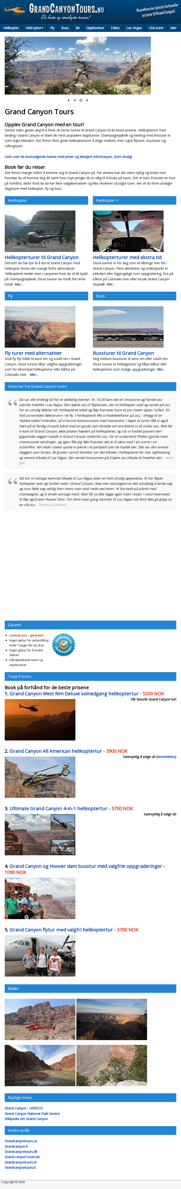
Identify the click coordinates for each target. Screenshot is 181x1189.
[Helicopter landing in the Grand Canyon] (40, 1040)
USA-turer (156, 28)
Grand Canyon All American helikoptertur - (69, 751)
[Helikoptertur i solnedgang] (40, 740)
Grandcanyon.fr (16, 1146)
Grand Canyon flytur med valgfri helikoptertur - (74, 929)
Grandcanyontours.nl (20, 1162)
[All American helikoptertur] (40, 797)
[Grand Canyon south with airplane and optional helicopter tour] (40, 976)
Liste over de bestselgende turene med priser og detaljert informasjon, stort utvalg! (68, 156)
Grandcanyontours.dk (21, 1151)
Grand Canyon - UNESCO (24, 1108)
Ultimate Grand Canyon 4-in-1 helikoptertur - (71, 808)
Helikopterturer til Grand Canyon (42, 257)
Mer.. (161, 369)
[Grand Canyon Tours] (90, 12)
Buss (65, 28)
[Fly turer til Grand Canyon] (40, 347)
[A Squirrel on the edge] (111, 1086)
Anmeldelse (166, 756)
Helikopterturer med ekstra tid (127, 257)
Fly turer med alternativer (33, 353)
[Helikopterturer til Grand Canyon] (40, 251)
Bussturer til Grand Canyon (123, 353)
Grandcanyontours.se (21, 1141)
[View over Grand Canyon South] (111, 1040)
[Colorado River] (40, 1086)
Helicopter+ (34, 28)
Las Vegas (134, 28)
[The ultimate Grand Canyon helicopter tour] (40, 855)
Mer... (19, 284)
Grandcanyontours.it (20, 1167)
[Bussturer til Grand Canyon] (128, 347)
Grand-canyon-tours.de (22, 1156)
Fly (52, 28)
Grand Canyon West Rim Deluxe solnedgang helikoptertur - (87, 693)
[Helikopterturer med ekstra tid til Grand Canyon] (128, 251)
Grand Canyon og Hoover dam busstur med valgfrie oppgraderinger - (85, 869)
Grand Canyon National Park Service (32, 1113)
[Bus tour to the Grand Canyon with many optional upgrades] (40, 918)
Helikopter (11, 28)
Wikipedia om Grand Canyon (26, 1118)
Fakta (115, 28)
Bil (77, 28)
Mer (173, 28)
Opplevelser (95, 28)
